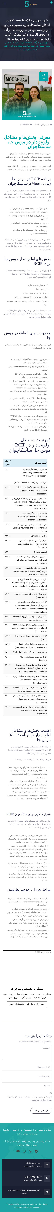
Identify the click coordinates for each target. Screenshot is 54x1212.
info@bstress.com (33, 1163)
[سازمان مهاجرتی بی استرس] (31, 4)
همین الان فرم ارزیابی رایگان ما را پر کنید (27, 1004)
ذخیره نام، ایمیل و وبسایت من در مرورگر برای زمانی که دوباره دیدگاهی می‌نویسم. (29, 1098)
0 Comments (24, 125)
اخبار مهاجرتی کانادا (42, 125)
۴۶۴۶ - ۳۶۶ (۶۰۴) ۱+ (33, 1177)
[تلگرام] (36, 1151)
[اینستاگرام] (24, 1151)
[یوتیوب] (18, 1151)
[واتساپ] (29, 1151)
